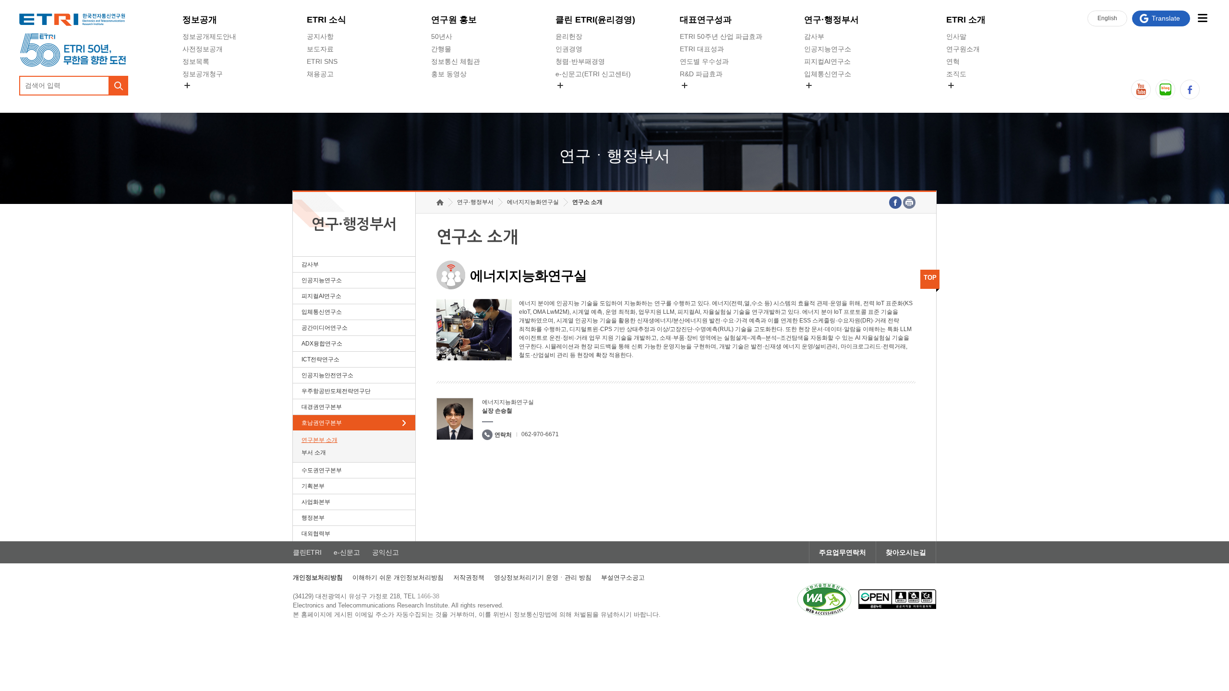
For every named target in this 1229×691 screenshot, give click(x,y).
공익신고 (568, 96)
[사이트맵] (1202, 18)
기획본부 (313, 486)
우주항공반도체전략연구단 (336, 391)
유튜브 (1141, 89)
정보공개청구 (202, 74)
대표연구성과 (706, 19)
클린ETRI (307, 552)
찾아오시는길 (906, 552)
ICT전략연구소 (320, 359)
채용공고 (320, 74)
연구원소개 (963, 49)
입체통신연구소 (827, 74)
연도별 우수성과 (704, 61)
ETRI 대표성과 (702, 49)
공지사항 (320, 36)
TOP (930, 277)
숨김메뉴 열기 (187, 85)
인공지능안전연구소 (327, 375)
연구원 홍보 (454, 19)
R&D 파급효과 (701, 74)
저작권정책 (468, 577)
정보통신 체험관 (455, 61)
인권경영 (568, 49)
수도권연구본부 (321, 470)
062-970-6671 (540, 434)
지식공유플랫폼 (703, 96)
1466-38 (428, 596)
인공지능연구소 (827, 49)
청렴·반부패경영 (580, 61)
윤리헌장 (568, 36)
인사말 (956, 36)
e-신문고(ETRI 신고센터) (593, 74)
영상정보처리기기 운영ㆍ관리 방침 (542, 577)
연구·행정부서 (831, 19)
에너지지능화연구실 (533, 202)
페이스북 (1190, 89)
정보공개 (199, 19)
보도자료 (320, 49)
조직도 (956, 74)
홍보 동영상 (449, 74)
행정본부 (313, 517)
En (1107, 18)
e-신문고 (347, 552)
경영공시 (195, 96)
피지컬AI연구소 (827, 61)
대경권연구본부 (321, 407)
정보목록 (195, 61)
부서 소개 (313, 452)
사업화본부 (315, 502)
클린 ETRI (595, 19)
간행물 (441, 49)
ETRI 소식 (326, 19)
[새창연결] (895, 202)
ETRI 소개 (966, 19)
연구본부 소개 (319, 440)
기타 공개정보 (967, 96)
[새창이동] (824, 599)
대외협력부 (315, 533)
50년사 (441, 36)
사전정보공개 (202, 49)
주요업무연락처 (842, 552)
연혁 (953, 61)
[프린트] (909, 202)
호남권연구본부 (321, 422)
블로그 (1165, 89)
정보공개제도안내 (209, 36)
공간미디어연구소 (831, 96)
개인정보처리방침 (318, 577)
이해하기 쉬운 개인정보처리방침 (398, 577)
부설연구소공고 (623, 577)
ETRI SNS (322, 61)
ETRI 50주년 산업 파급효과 (721, 36)
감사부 (814, 36)
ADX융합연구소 (321, 343)
